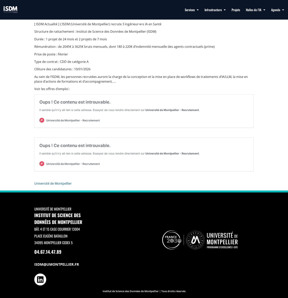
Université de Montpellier (53, 183)
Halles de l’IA (253, 9)
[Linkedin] (40, 279)
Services (190, 9)
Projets (236, 9)
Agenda (275, 9)
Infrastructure (213, 9)
